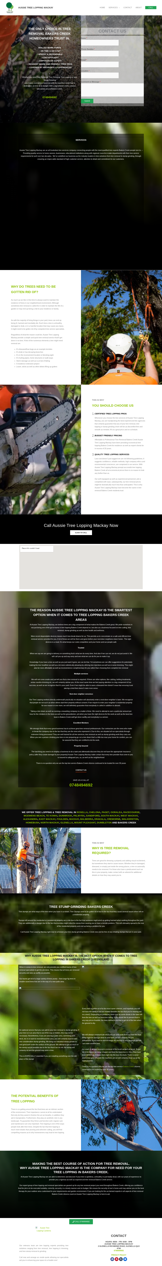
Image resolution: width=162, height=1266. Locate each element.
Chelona (94, 812)
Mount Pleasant (85, 822)
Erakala (100, 819)
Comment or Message (90, 82)
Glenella (66, 822)
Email (84, 60)
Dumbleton (104, 822)
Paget (105, 812)
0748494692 (49, 97)
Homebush (32, 822)
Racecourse (131, 812)
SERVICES (113, 7)
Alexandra (30, 819)
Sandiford (93, 815)
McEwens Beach (34, 815)
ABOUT (139, 7)
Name (84, 38)
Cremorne (113, 819)
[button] (150, 7)
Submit (87, 101)
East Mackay (47, 819)
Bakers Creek (128, 1066)
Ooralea (116, 812)
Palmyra (79, 815)
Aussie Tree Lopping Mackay (35, 7)
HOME (102, 7)
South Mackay (110, 815)
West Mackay (129, 815)
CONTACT (127, 7)
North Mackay (50, 822)
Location (85, 71)
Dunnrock (65, 815)
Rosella (82, 812)
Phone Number (88, 49)
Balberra (86, 819)
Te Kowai (51, 815)
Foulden (62, 819)
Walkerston (130, 819)
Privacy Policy (118, 1255)
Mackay (74, 819)
